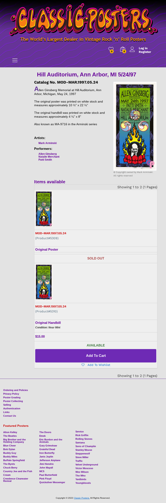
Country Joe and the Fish (17, 471)
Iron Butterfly (46, 453)
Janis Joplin (46, 456)
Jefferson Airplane (49, 460)
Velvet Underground (86, 464)
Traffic (79, 461)
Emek (42, 436)
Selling (7, 404)
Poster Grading (12, 397)
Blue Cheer (9, 445)
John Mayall (46, 467)
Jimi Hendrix (46, 464)
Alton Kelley (10, 432)
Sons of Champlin (85, 446)
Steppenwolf (82, 453)
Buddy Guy (9, 453)
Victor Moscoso (84, 468)
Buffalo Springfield (14, 460)
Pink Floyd (45, 478)
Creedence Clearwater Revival (15, 479)
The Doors (45, 432)
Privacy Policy (11, 393)
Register (145, 52)
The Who (80, 475)
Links (6, 412)
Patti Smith (45, 159)
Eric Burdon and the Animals (50, 440)
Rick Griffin (81, 435)
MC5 (41, 471)
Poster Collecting (13, 401)
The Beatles (10, 436)
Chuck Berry (10, 467)
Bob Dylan (9, 449)
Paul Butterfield (48, 475)
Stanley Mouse (83, 450)
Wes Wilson (82, 472)
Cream (7, 475)
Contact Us (9, 415)
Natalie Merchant (48, 156)
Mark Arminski (47, 143)
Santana (80, 442)
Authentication (11, 408)
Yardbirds (80, 479)
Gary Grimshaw (48, 445)
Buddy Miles (10, 456)
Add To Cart (96, 355)
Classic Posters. (82, 498)
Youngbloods (83, 483)
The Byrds (9, 464)
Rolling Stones (83, 439)
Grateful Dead (47, 449)
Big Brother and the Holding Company (14, 440)
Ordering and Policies (15, 390)
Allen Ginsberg (47, 153)
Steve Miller (81, 457)
